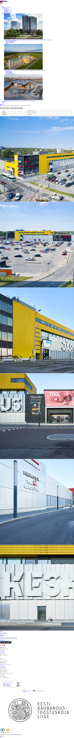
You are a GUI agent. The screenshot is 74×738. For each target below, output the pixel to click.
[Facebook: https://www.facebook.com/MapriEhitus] (0, 645)
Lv (2, 3)
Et (0, 3)
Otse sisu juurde (2, 0)
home (0, 105)
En (1, 3)
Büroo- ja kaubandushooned (14, 105)
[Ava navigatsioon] (1, 4)
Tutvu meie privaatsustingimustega (15, 734)
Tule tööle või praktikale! (6, 642)
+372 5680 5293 (2, 674)
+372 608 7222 (2, 650)
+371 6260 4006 (2, 665)
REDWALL (2, 736)
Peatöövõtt (8, 105)
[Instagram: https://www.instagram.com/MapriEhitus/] (2, 645)
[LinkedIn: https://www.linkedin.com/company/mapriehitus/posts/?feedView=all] (4, 645)
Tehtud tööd (4, 105)
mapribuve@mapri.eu (3, 667)
